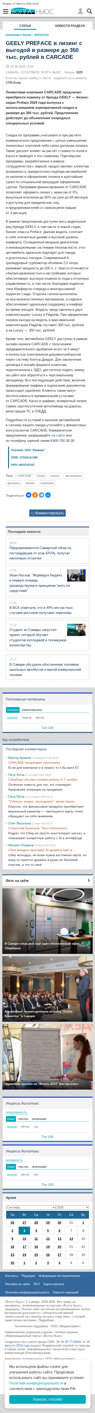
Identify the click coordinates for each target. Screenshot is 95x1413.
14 (71, 1238)
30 (59, 1222)
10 (24, 1238)
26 (12, 1222)
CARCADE (24, 476)
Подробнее (46, 1320)
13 (59, 1238)
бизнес (30, 483)
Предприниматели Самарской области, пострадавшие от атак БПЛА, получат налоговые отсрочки (40, 553)
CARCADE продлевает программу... (35, 762)
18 (36, 1246)
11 (36, 1238)
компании (47, 483)
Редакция (28, 1276)
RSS (37, 1284)
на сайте (58, 435)
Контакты (11, 1276)
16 (12, 1246)
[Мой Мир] (48, 495)
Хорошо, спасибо (47, 1399)
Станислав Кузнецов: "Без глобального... (39, 828)
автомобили (73, 476)
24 (24, 1254)
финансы (13, 483)
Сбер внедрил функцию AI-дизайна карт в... (41, 850)
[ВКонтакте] (28, 495)
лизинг (55, 476)
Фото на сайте (17, 880)
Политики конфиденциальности (36, 1383)
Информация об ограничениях (59, 1276)
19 (48, 1246)
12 (48, 1238)
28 (36, 1222)
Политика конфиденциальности (27, 1292)
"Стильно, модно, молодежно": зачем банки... (42, 801)
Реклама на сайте (17, 1284)
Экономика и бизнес (18, 35)
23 (12, 1254)
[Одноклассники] (35, 495)
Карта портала (54, 1284)
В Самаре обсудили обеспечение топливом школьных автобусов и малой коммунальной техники (45, 669)
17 (24, 1246)
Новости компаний (65, 1292)
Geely (41, 476)
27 (24, 1222)
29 (48, 1222)
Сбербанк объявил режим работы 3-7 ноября (42, 779)
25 (36, 1254)
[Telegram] (41, 495)
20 (59, 1246)
